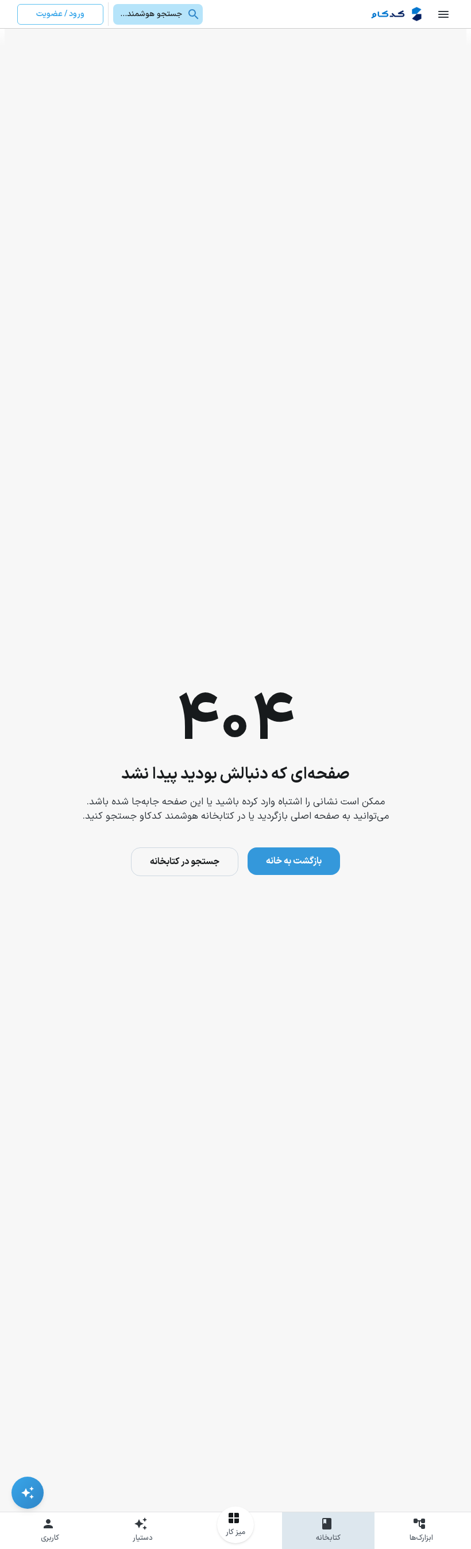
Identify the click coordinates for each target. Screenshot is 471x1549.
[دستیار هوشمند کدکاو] (27, 1493)
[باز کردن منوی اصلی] (443, 14)
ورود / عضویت (60, 14)
